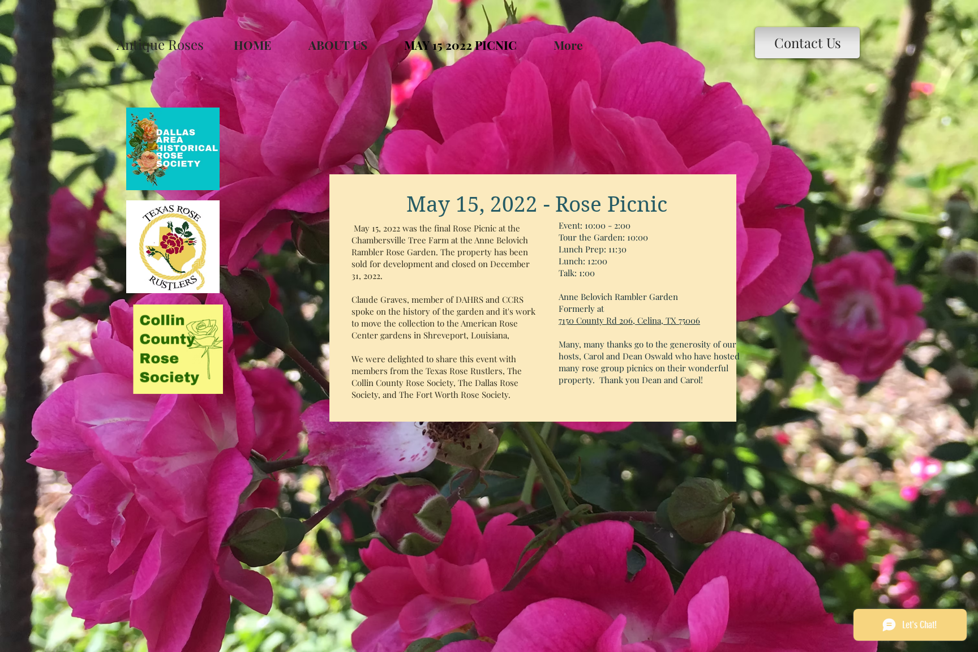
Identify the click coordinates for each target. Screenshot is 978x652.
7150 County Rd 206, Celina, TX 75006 (629, 320)
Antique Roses (160, 44)
